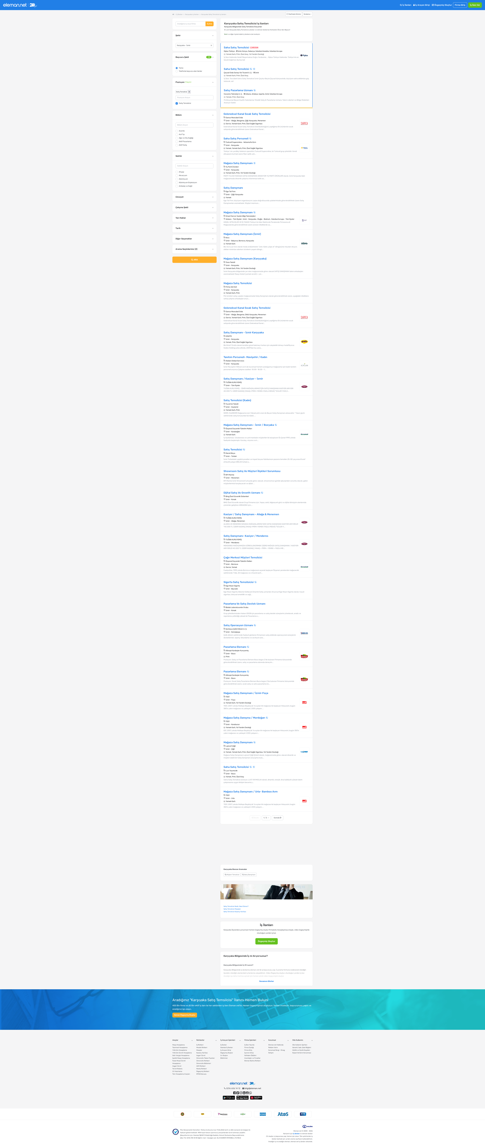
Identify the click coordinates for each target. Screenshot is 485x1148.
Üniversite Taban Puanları (205, 1058)
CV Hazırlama (177, 1071)
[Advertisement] (194, 285)
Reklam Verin (273, 1047)
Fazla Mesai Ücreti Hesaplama (179, 1062)
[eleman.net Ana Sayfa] (173, 14)
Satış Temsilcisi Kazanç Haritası (235, 912)
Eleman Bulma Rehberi (252, 1061)
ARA (195, 259)
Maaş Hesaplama (178, 1045)
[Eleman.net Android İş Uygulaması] (229, 1098)
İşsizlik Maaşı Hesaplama (181, 1058)
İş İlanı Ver (475, 5)
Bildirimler (224, 1058)
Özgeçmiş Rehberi (202, 1071)
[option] (182, 1114)
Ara (210, 24)
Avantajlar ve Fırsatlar (252, 1058)
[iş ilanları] (20, 5)
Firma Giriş (460, 5)
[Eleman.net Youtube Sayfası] (247, 1093)
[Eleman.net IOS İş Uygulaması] (242, 1098)
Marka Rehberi (201, 1069)
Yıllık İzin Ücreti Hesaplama (182, 1053)
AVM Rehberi (200, 1066)
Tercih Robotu (177, 1069)
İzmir (226, 34)
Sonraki (277, 818)
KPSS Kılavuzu (201, 1074)
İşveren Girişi (249, 1053)
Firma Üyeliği (249, 1047)
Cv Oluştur (224, 1055)
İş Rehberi (199, 1045)
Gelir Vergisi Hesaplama (180, 1055)
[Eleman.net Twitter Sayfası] (237, 1093)
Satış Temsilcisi (185, 103)
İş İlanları (406, 5)
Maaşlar (199, 1050)
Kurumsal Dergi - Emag (276, 1050)
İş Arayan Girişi (422, 5)
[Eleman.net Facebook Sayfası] (234, 1093)
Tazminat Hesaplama (179, 1047)
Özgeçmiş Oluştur (443, 5)
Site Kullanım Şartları (299, 1045)
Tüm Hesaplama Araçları (181, 1074)
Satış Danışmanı (249, 875)
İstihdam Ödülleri (250, 1055)
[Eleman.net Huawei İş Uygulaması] (256, 1098)
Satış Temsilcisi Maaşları (232, 909)
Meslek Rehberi (201, 1047)
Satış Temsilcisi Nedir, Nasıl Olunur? (236, 906)
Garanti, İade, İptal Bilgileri (301, 1047)
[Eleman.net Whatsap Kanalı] (250, 1093)
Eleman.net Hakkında (275, 1045)
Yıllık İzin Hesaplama (179, 1050)
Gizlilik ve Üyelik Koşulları (301, 1050)
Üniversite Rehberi (203, 1061)
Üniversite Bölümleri (203, 1063)
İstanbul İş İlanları (226, 1047)
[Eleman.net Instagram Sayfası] (241, 1093)
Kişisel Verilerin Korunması (301, 1053)
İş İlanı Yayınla (249, 1045)
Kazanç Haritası (202, 1053)
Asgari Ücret (176, 1066)
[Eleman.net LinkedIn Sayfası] (244, 1093)
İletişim (271, 1053)
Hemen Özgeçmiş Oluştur (185, 1015)
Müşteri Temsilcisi (232, 875)
